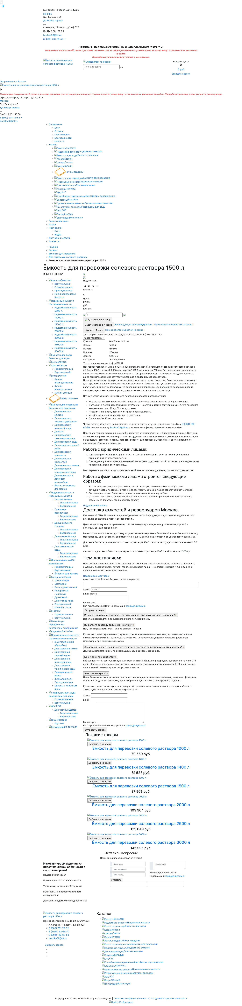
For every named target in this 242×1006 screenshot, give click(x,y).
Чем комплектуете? (95, 673)
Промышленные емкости (98, 203)
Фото (57, 231)
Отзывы (58, 131)
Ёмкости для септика (66, 573)
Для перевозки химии (66, 465)
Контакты (54, 241)
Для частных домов (65, 709)
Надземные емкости (91, 151)
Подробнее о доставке (96, 575)
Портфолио (55, 227)
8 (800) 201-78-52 (59, 928)
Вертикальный (62, 372)
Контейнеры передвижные (100, 196)
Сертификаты (62, 134)
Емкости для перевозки (96, 177)
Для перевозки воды (65, 441)
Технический (61, 580)
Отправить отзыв (94, 610)
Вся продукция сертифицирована (134, 324)
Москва (47, 13)
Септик (69, 162)
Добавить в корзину (100, 744)
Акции (52, 224)
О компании (55, 124)
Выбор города (55, 20)
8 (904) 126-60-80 (59, 934)
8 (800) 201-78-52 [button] (53, 39)
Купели (68, 165)
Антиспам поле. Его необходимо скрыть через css (111, 579)
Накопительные (63, 499)
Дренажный (61, 597)
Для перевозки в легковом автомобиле (63, 478)
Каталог (53, 144)
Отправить (116, 880)
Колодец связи (62, 607)
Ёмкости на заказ (58, 221)
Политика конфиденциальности (131, 998)
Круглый (59, 723)
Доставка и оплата (59, 237)
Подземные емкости (91, 181)
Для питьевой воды (65, 536)
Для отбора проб (63, 600)
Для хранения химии (66, 648)
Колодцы (71, 188)
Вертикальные (62, 283)
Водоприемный (62, 604)
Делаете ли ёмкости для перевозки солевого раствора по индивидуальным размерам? (133, 647)
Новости (59, 141)
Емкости (71, 148)
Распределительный (65, 587)
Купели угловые (63, 392)
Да (44, 20)
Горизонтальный (63, 368)
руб (181, 69)
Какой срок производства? (99, 656)
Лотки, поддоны (74, 171)
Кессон (68, 158)
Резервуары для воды (93, 206)
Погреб (69, 213)
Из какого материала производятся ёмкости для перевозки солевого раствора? (129, 615)
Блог (57, 127)
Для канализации (85, 185)
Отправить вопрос (95, 729)
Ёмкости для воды (87, 155)
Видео (57, 234)
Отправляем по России (13, 81)
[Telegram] (85, 286)
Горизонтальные (63, 287)
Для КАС (59, 431)
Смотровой (60, 583)
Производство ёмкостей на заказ (173, 324)
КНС (63, 192)
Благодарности (63, 137)
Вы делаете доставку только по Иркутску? (108, 624)
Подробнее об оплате (95, 505)
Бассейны (73, 199)
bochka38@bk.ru (52, 35)
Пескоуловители (63, 682)
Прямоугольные (63, 290)
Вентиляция (76, 217)
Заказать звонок (181, 73)
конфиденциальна (135, 605)
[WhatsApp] (92, 286)
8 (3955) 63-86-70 (59, 931)
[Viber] (88, 286)
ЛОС (64, 210)
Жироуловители (63, 678)
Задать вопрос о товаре (98, 324)
